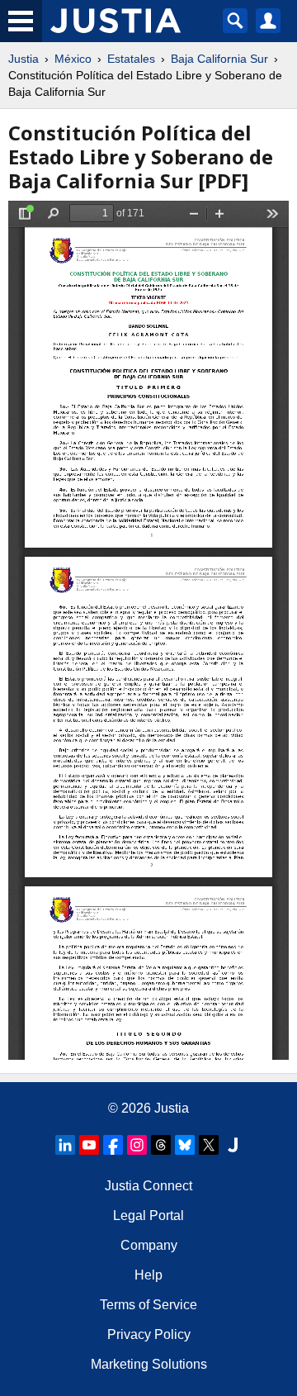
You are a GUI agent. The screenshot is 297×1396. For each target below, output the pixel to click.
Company (148, 1245)
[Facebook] (113, 1145)
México (73, 58)
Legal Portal (148, 1215)
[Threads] (161, 1145)
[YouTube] (89, 1145)
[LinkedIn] (65, 1145)
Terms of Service (148, 1305)
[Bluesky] (185, 1145)
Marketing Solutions (149, 1364)
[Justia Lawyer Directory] (233, 1145)
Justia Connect (148, 1186)
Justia (23, 58)
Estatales (131, 58)
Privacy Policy (149, 1334)
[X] (209, 1145)
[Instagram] (137, 1145)
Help (148, 1275)
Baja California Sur (219, 58)
